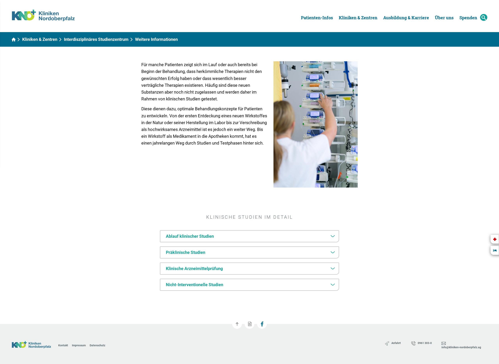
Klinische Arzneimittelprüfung (194, 268)
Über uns (444, 17)
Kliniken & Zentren (358, 17)
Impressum (79, 345)
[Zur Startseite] (46, 13)
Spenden (468, 17)
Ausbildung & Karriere (406, 17)
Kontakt (63, 345)
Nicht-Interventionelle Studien (194, 284)
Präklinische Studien (185, 252)
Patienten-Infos (317, 17)
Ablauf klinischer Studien (190, 236)
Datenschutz (97, 345)
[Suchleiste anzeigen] (483, 17)
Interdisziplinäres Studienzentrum (96, 39)
